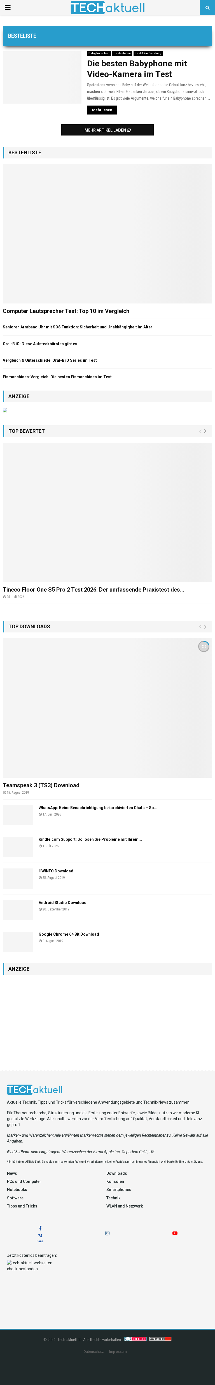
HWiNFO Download (56, 871)
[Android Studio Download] (18, 910)
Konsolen (115, 1181)
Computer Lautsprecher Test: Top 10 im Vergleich (66, 311)
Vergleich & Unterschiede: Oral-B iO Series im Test (50, 360)
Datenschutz (94, 1352)
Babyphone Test (98, 53)
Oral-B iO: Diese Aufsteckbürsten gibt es (40, 344)
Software (15, 1198)
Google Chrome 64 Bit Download (69, 934)
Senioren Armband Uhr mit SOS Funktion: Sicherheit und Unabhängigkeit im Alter (77, 327)
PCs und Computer (24, 1181)
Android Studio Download (63, 902)
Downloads (116, 1173)
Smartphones (118, 1189)
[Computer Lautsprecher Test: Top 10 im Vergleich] (107, 234)
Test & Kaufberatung (148, 53)
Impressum (118, 1352)
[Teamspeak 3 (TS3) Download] (107, 708)
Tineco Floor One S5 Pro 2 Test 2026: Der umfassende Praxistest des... (93, 589)
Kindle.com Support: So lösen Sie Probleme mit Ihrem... (90, 839)
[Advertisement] (107, 1019)
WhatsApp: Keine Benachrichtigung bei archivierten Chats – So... (98, 807)
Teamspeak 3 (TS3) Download (41, 785)
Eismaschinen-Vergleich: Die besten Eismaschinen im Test (57, 377)
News (12, 1173)
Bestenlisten (122, 53)
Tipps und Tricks (22, 1206)
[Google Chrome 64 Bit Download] (18, 942)
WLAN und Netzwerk (124, 1206)
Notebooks (17, 1189)
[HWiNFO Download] (18, 878)
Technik (113, 1198)
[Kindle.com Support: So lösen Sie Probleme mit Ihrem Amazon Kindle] (18, 847)
